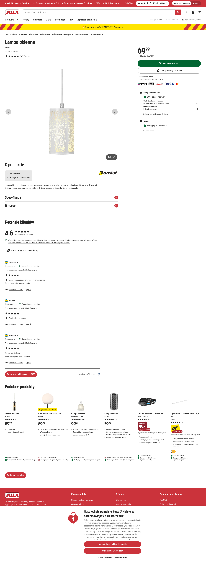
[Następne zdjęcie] (115, 112)
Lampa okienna (96, 34)
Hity (71, 20)
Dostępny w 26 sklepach (148, 459)
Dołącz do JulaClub (168, 504)
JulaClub (129, 3)
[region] (103, 535)
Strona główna (11, 34)
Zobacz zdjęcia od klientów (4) (24, 250)
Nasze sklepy (172, 20)
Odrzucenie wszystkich (112, 551)
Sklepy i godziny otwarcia (82, 500)
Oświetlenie (45, 34)
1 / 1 (109, 157)
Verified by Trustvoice (88, 374)
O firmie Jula (121, 500)
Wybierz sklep (148, 131)
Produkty (9, 20)
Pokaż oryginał (31, 270)
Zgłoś (28, 289)
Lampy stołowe (81, 34)
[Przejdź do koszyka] (199, 12)
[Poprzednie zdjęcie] (8, 112)
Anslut (7, 48)
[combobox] (102, 12)
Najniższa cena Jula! (87, 20)
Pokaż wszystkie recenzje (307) (21, 374)
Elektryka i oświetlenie (28, 34)
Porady (25, 20)
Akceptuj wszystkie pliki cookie (112, 544)
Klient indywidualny (182, 3)
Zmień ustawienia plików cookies (112, 557)
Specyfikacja (13, 197)
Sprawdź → (119, 27)
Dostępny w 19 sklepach (181, 459)
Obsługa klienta (155, 20)
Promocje (60, 20)
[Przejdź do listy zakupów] (193, 12)
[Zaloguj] (186, 12)
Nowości (37, 20)
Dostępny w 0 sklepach (54, 460)
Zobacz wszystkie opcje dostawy (155, 114)
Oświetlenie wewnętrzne (62, 34)
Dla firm (196, 3)
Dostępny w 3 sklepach (21, 460)
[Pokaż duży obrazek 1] (61, 111)
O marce (10, 205)
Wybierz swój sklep (193, 20)
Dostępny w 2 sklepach (87, 460)
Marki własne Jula (123, 504)
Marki (48, 20)
